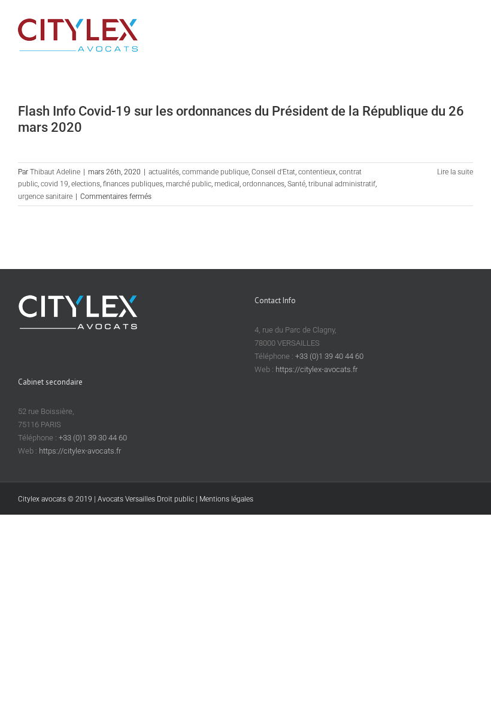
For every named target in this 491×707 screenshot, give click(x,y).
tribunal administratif (341, 184)
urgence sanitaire (45, 196)
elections (85, 184)
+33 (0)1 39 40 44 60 (329, 356)
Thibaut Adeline (55, 172)
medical (227, 184)
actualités (163, 172)
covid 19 (54, 184)
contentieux (317, 172)
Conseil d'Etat (273, 172)
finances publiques (133, 184)
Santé (296, 184)
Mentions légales (226, 499)
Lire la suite (455, 172)
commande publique (215, 172)
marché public (188, 184)
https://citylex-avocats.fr (316, 369)
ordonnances (263, 184)
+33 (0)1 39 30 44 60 (93, 437)
